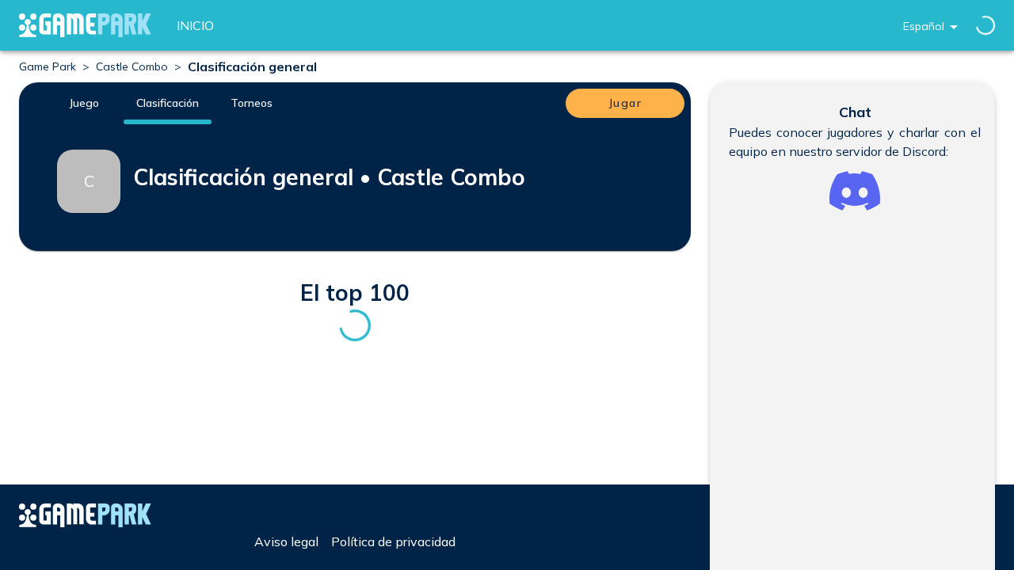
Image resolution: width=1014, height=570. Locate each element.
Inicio (195, 25)
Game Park (47, 66)
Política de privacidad (393, 541)
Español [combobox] (923, 26)
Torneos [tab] (252, 103)
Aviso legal (286, 541)
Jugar (625, 103)
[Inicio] (85, 25)
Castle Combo (132, 66)
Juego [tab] (84, 103)
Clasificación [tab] (167, 103)
